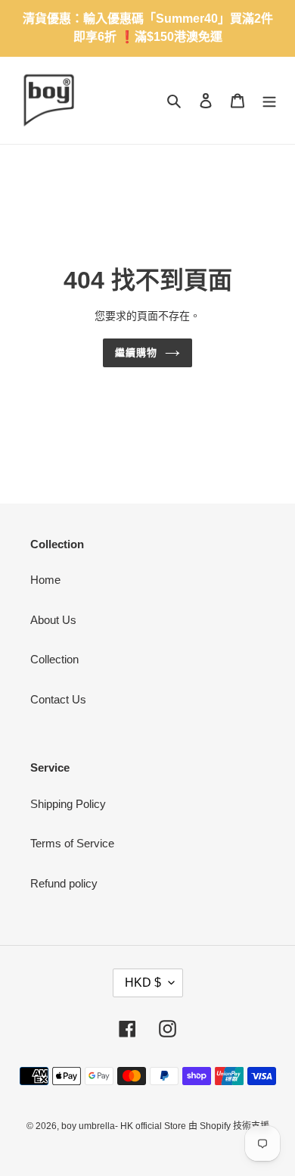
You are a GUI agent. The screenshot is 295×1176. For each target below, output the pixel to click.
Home (45, 579)
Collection (54, 659)
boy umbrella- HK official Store (124, 1126)
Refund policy (64, 883)
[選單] (269, 100)
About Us (53, 619)
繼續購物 (136, 352)
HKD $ (143, 982)
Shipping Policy (68, 803)
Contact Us (58, 699)
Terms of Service (72, 843)
